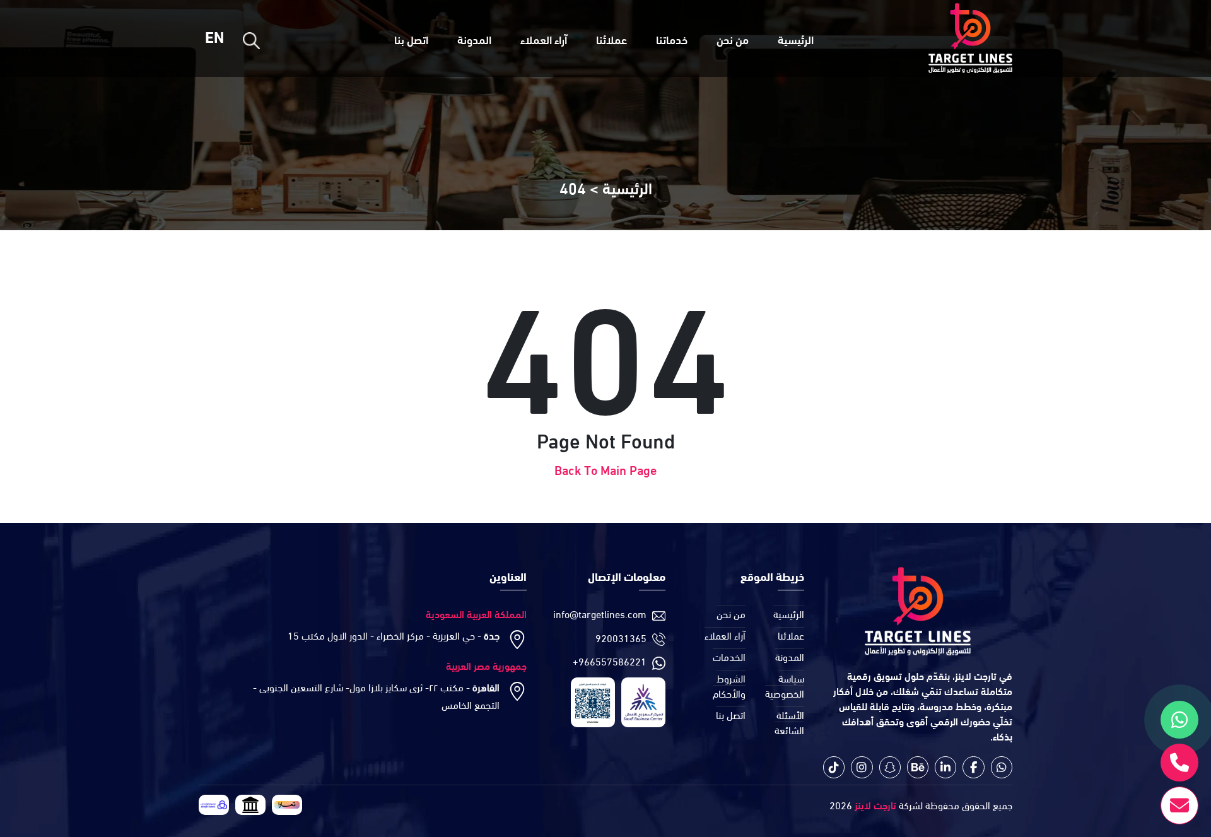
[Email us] (1179, 805)
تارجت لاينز (874, 804)
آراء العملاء (543, 38)
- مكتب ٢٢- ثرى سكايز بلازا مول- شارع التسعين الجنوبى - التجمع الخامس (376, 695)
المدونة (474, 38)
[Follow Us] (1001, 767)
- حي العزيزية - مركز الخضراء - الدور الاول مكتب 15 (394, 635)
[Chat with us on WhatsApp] (1179, 720)
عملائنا (611, 38)
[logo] (970, 38)
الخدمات (729, 656)
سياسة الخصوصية (784, 685)
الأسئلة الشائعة (789, 722)
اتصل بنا (411, 38)
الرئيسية (796, 38)
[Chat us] (1179, 762)
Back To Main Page (605, 469)
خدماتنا (671, 38)
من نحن (733, 38)
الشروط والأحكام (729, 685)
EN (214, 36)
